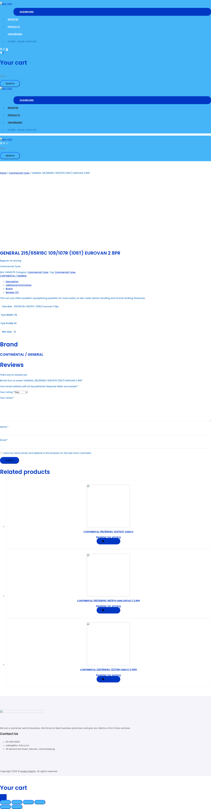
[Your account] (7, 48)
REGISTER (13, 19)
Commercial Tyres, (19, 173)
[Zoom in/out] (39, 802)
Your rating (7, 392)
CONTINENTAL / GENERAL (13, 275)
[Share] (16, 802)
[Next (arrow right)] (16, 807)
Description (12, 281)
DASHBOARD (27, 11)
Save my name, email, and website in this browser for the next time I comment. (47, 453)
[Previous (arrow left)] (5, 807)
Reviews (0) (12, 292)
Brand (9, 288)
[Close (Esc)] (5, 802)
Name (4, 426)
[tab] (108, 281)
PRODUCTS (14, 26)
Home (3, 173)
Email (4, 440)
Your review (7, 397)
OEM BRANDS (15, 34)
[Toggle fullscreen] (28, 802)
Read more (109, 541)
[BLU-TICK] (6, 3)
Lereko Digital (28, 771)
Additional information (19, 285)
